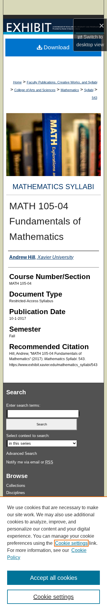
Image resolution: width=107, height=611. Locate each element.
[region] (53, 553)
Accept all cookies (53, 577)
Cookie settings (71, 543)
